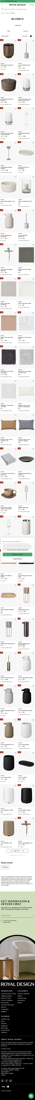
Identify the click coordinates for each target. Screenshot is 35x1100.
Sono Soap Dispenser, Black (25, 710)
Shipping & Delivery (6, 996)
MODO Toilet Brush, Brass (7, 677)
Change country (6, 1049)
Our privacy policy (11, 549)
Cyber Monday (5, 1030)
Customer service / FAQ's (8, 993)
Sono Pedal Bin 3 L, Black (24, 810)
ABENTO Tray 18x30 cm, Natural (6, 576)
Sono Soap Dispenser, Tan (7, 744)
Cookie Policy (5, 1009)
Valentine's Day (5, 1019)
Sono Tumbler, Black (6, 777)
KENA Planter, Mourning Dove (8, 643)
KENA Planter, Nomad (23, 609)
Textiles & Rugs (22, 998)
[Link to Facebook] (6, 1080)
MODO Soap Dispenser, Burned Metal (24, 644)
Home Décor (21, 1000)
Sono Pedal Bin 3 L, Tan (6, 843)
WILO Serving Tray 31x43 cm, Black (25, 576)
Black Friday (4, 1028)
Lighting (20, 996)
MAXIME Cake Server (23, 507)
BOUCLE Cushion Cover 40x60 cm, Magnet (24, 440)
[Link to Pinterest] (2, 1080)
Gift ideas (4, 1023)
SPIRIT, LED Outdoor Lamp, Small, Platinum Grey (24, 100)
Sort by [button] (25, 31)
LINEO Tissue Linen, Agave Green (24, 270)
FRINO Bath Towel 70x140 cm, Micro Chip (24, 372)
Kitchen (20, 1002)
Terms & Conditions (7, 1000)
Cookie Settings (17, 558)
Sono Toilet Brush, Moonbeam (23, 236)
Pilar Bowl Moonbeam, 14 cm (8, 201)
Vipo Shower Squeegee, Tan (25, 843)
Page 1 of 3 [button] (17, 851)
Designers (4, 1011)
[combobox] (26, 31)
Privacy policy (5, 1002)
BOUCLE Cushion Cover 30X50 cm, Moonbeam (24, 406)
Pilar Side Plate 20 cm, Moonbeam (23, 168)
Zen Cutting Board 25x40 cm (7, 610)
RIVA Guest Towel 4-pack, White (25, 338)
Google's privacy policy (23, 549)
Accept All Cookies (17, 554)
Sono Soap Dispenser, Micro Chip (8, 711)
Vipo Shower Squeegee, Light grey (7, 270)
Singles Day (4, 1025)
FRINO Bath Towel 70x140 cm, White (7, 406)
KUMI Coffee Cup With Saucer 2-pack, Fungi (6, 508)
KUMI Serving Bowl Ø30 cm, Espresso (25, 474)
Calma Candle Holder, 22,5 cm (25, 202)
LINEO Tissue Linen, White (24, 303)
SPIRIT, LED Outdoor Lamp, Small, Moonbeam (7, 134)
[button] (31, 5)
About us (3, 1007)
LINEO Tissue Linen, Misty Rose (7, 338)
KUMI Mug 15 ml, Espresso (7, 65)
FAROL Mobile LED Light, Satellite (6, 168)
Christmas (4, 1032)
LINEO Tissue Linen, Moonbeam (5, 304)
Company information (7, 1004)
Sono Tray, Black (22, 777)
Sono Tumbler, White (23, 744)
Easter (3, 1021)
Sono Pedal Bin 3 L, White (7, 810)
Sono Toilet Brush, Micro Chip (24, 66)
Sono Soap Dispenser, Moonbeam (6, 236)
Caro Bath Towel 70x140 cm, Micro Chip (8, 474)
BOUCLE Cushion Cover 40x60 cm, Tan (6, 440)
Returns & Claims (6, 998)
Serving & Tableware (23, 993)
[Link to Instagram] (10, 1080)
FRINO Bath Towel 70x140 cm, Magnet (7, 372)
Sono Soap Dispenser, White (25, 677)
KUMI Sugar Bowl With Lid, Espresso (7, 100)
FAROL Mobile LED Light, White (24, 134)
